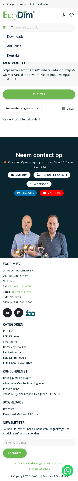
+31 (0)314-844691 (54, 175)
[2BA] (30, 313)
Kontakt (13, 55)
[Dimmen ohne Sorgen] (19, 15)
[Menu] (4, 27)
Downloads (15, 36)
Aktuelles (14, 46)
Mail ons (21, 175)
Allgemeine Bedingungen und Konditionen (39, 463)
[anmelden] (64, 15)
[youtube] (7, 312)
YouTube (54, 193)
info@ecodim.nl (21, 292)
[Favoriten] (71, 15)
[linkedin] (18, 312)
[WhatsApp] (67, 470)
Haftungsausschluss (38, 468)
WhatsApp (41, 184)
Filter (41, 94)
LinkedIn (27, 193)
